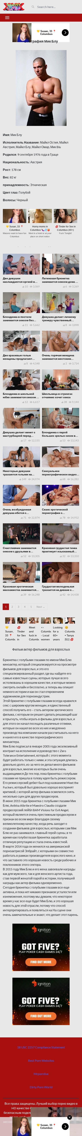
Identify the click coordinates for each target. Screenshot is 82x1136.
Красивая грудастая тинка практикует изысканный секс (59, 551)
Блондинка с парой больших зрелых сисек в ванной (59, 436)
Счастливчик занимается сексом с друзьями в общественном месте (19, 551)
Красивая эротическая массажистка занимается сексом (19, 590)
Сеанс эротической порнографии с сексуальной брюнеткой (58, 513)
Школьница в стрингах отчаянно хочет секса (57, 395)
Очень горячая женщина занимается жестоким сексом (58, 359)
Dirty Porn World (41, 1087)
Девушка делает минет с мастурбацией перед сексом (19, 436)
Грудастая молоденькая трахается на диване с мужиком (58, 590)
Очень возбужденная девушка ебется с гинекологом (17, 513)
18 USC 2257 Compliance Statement (41, 1047)
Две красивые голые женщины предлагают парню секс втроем (17, 359)
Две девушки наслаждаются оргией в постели (19, 282)
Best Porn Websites (41, 1060)
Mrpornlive (41, 1074)
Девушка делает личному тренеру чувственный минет (59, 320)
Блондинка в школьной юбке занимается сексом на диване (21, 397)
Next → (41, 606)
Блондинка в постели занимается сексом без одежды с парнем (18, 320)
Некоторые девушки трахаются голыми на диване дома (17, 474)
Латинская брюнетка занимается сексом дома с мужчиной (59, 282)
